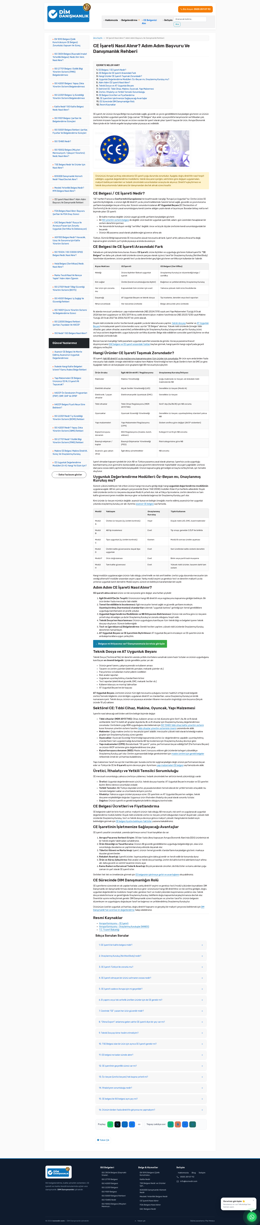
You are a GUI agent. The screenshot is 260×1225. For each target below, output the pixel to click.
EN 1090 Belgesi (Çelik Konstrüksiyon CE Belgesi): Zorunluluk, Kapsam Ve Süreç (66, 42)
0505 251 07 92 (187, 1177)
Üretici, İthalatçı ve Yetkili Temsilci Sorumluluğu (122, 92)
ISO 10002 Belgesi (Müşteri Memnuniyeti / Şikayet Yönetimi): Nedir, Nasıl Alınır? (69, 153)
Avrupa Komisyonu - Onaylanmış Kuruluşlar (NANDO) (124, 926)
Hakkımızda (112, 20)
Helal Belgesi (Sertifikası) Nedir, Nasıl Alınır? (68, 265)
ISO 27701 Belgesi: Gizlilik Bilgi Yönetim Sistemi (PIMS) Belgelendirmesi (68, 71)
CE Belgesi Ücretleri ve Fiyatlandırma (116, 95)
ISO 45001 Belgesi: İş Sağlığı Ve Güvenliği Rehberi (68, 300)
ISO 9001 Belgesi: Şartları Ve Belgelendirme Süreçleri (67, 120)
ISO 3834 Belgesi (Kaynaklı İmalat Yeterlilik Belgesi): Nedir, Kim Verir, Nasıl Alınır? (70, 57)
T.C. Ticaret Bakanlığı (109, 930)
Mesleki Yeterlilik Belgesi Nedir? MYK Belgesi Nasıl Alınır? (68, 189)
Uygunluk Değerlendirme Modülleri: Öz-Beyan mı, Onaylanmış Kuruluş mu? (134, 79)
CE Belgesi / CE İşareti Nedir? (112, 70)
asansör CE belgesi (145, 504)
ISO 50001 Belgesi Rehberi (114, 1196)
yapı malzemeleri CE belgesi (170, 765)
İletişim (168, 20)
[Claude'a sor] (178, 1124)
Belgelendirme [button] (129, 20)
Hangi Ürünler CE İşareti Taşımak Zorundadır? (120, 76)
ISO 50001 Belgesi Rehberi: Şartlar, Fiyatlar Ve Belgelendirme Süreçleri (70, 131)
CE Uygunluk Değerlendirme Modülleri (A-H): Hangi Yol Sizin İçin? (70, 464)
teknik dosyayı (179, 323)
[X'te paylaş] (118, 1124)
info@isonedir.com (188, 1181)
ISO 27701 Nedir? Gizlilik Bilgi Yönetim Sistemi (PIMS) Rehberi (68, 441)
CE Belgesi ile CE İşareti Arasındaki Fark (117, 73)
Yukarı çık (141, 1221)
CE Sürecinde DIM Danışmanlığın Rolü (117, 101)
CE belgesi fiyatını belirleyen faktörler (134, 821)
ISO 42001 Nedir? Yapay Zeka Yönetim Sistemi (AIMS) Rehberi (68, 429)
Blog (194, 1173)
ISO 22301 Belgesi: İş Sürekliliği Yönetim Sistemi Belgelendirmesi (69, 97)
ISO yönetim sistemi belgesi (115, 220)
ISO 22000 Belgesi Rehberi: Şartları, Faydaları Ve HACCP (66, 323)
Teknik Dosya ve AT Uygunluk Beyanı (116, 85)
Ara (177, 24)
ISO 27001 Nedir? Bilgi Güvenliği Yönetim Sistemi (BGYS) (69, 288)
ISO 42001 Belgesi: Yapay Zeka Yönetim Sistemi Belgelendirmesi (69, 85)
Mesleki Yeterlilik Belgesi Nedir (154, 1196)
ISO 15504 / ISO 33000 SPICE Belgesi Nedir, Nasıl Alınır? (68, 254)
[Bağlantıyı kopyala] (139, 1124)
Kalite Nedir (145, 1179)
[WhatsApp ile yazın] (251, 1216)
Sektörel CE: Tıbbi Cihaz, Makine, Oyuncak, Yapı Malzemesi (126, 89)
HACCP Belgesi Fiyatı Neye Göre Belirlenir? (69, 406)
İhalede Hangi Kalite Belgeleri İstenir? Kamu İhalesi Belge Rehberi (70, 368)
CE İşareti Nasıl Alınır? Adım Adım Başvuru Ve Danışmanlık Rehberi (69, 201)
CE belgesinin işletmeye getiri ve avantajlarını (157, 874)
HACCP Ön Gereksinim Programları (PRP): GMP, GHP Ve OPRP (70, 394)
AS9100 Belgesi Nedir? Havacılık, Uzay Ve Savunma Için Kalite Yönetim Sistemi (69, 240)
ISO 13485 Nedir (109, 1200)
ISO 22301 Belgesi (110, 1187)
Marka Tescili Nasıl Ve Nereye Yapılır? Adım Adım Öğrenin (67, 277)
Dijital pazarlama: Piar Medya (202, 1221)
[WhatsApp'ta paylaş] (110, 1124)
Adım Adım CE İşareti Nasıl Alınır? (114, 82)
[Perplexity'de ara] (192, 1124)
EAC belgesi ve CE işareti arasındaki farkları (129, 344)
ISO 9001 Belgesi (109, 1192)
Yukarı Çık (104, 1140)
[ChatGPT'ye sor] (171, 1124)
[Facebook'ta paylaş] (132, 1124)
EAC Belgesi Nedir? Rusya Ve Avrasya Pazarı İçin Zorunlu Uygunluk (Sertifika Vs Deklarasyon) (70, 225)
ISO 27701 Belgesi (110, 1179)
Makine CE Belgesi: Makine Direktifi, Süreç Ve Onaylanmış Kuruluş (70, 452)
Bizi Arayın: (196, 9)
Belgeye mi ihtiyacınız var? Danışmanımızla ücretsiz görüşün (131, 644)
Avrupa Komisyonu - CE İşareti (113, 923)
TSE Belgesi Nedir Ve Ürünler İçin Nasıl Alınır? (69, 166)
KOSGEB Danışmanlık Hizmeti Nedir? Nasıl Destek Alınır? (67, 178)
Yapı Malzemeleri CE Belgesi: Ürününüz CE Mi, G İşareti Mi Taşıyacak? (67, 381)
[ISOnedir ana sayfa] (58, 1172)
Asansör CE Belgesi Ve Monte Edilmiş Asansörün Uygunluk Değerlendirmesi (67, 355)
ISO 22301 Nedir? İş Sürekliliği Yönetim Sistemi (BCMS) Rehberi (68, 418)
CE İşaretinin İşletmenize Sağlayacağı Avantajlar (123, 98)
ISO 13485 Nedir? (62, 141)
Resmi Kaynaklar (108, 104)
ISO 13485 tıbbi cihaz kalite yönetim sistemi (182, 725)
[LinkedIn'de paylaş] (125, 1124)
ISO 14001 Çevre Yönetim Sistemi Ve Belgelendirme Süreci (70, 312)
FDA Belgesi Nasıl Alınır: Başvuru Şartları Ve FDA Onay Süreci (69, 212)
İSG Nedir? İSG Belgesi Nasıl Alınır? (70, 333)
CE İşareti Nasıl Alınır (149, 1201)
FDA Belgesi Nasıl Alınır (150, 1205)
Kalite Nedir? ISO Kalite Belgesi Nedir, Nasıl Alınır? (68, 108)
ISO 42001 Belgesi (110, 1183)
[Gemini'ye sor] (185, 1124)
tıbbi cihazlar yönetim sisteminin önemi (157, 728)
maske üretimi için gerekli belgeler (188, 753)
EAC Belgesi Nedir (148, 1209)
